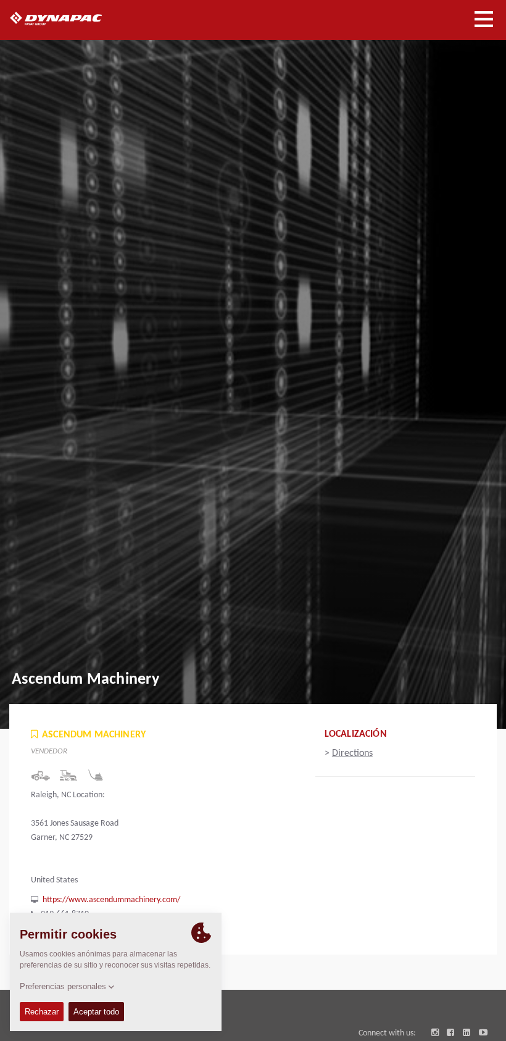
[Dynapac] (70, 18)
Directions (352, 753)
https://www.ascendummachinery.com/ (111, 900)
